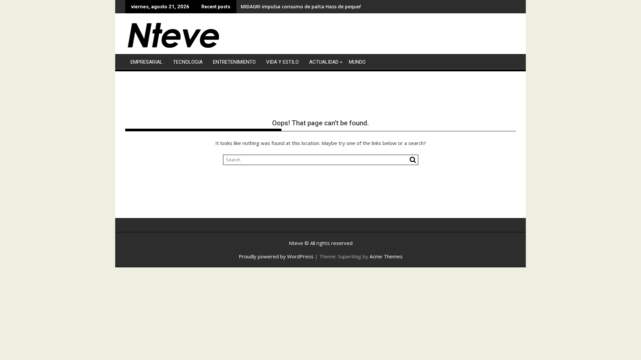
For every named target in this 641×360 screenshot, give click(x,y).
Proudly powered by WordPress (276, 256)
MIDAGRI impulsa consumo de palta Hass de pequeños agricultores (319, 6)
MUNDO (357, 62)
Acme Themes (386, 256)
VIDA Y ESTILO (282, 62)
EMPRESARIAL (147, 62)
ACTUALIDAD (324, 62)
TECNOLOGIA (188, 62)
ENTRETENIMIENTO (234, 62)
